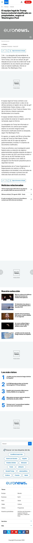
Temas (3, 489)
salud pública (23, 471)
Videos (3, 508)
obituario (21, 467)
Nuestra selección (10, 291)
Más (2, 525)
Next (2, 500)
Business (3, 497)
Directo (28, 2)
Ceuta (11, 467)
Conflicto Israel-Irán (16, 454)
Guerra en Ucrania (11, 458)
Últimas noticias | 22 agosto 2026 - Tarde (13, 194)
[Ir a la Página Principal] (6, 2)
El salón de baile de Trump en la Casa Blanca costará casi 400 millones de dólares (14, 199)
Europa (3, 493)
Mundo (12, 6)
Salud (26, 475)
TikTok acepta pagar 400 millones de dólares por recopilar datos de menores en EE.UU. (14, 189)
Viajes (3, 504)
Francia (17, 475)
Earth (19, 497)
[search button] (30, 443)
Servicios (4, 521)
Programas (21, 508)
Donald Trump (10, 471)
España (24, 458)
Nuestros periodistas (7, 511)
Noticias (6, 6)
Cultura (7, 475)
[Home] (1, 6)
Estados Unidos (11, 462)
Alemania (24, 462)
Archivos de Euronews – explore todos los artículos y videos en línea (24, 514)
